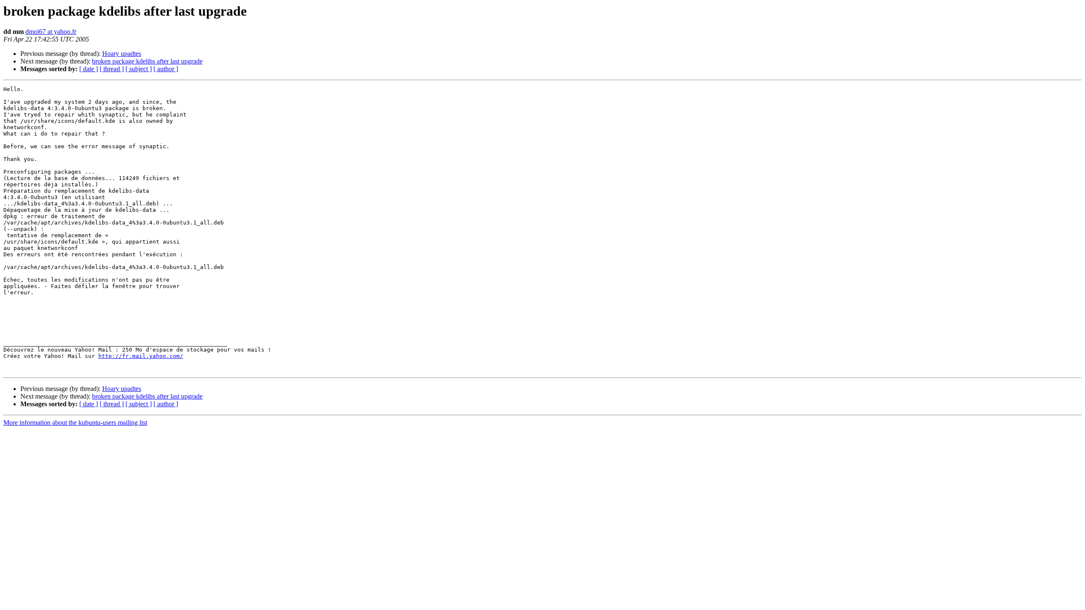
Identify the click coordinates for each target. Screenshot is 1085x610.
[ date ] (88, 68)
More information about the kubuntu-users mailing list (75, 422)
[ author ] (165, 68)
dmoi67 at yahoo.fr (50, 31)
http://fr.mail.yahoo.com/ (140, 356)
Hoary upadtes (121, 53)
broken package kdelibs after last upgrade (147, 61)
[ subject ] (138, 68)
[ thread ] (112, 68)
